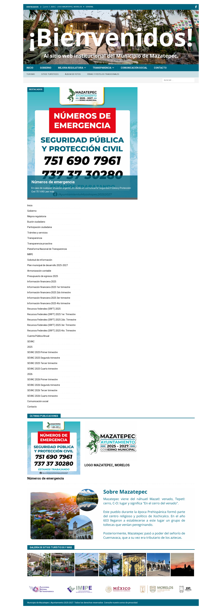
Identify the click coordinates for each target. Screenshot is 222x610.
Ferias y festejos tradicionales (103, 74)
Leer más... (50, 191)
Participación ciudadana (39, 227)
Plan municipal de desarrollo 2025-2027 (47, 265)
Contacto (160, 67)
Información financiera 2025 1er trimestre (48, 287)
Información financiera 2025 (41, 281)
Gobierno (45, 67)
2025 (30, 347)
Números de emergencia (53, 182)
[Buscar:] (178, 80)
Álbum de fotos (73, 74)
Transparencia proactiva (39, 243)
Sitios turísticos (49, 74)
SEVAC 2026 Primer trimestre (42, 379)
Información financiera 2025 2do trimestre (49, 292)
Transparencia (102, 67)
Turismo (30, 74)
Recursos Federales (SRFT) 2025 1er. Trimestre (51, 314)
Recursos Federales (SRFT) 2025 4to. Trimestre (51, 330)
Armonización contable (39, 270)
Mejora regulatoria (70, 67)
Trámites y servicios (37, 232)
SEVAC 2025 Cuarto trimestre (42, 368)
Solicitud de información (39, 260)
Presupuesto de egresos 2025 (42, 276)
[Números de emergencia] (82, 142)
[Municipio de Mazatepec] (111, 62)
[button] (39, 564)
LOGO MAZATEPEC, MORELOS (107, 465)
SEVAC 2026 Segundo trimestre (43, 385)
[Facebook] (196, 7)
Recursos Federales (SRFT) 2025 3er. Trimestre (51, 325)
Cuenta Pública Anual (38, 336)
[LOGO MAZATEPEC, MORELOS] (111, 441)
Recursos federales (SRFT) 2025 (44, 308)
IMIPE (30, 254)
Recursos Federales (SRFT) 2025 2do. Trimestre (51, 319)
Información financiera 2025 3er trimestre (48, 298)
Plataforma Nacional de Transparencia (47, 249)
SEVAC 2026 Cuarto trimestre (42, 396)
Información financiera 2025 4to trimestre (48, 303)
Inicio (29, 67)
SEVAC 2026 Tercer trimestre (42, 390)
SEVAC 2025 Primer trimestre (42, 352)
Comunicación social (134, 67)
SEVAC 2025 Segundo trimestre (43, 357)
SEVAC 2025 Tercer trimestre (42, 363)
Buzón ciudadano (36, 221)
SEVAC (30, 341)
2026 (30, 374)
